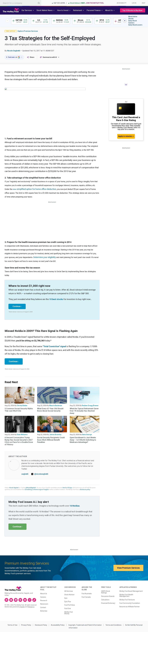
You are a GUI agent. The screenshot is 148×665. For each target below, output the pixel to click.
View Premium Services (128, 568)
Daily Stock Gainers (132, 22)
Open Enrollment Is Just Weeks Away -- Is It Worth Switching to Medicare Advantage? (83, 439)
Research (43, 600)
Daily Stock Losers (135, 25)
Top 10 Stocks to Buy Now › (132, 10)
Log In (134, 3)
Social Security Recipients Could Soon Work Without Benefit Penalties (51, 439)
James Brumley (55, 434)
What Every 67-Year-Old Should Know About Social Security (50, 409)
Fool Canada (86, 597)
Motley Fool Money (68, 612)
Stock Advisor (69, 595)
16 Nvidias (75, 506)
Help (143, 3)
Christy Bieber (22, 405)
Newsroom (44, 604)
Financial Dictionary (108, 603)
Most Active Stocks (132, 18)
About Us (43, 593)
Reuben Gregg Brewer (90, 405)
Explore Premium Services (28, 31)
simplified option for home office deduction (36, 189)
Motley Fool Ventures (127, 600)
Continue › (17, 306)
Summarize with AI (50, 57)
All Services (68, 591)
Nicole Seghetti (13, 51)
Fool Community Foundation (129, 603)
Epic (65, 598)
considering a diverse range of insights (37, 489)
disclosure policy (85, 489)
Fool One (67, 608)
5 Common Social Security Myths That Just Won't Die (19, 409)
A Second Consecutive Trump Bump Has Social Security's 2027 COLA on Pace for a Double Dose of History (19, 441)
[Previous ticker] (7, 21)
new (15, 189)
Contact (43, 607)
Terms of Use (12, 625)
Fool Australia (87, 593)
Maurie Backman (55, 405)
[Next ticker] (124, 21)
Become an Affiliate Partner (129, 607)
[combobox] (20, 3)
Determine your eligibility (44, 257)
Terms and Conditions (113, 625)
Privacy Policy (26, 625)
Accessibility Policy (58, 625)
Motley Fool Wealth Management (126, 595)
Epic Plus (67, 601)
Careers (43, 597)
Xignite (22, 607)
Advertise (43, 611)
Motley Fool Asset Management (131, 591)
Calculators (105, 600)
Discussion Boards (107, 596)
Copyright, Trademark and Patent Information (85, 625)
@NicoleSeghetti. (30, 487)
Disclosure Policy (41, 625)
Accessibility (121, 3)
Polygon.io (31, 607)
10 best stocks (56, 299)
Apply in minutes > (126, 136)
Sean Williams (22, 434)
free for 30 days (67, 487)
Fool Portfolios (69, 605)
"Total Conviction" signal (54, 346)
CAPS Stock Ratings (105, 592)
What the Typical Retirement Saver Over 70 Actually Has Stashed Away (84, 410)
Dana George (87, 434)
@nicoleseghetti (41, 474)
